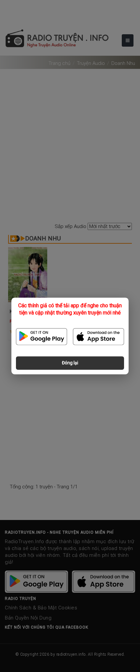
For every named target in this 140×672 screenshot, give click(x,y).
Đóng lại (70, 363)
